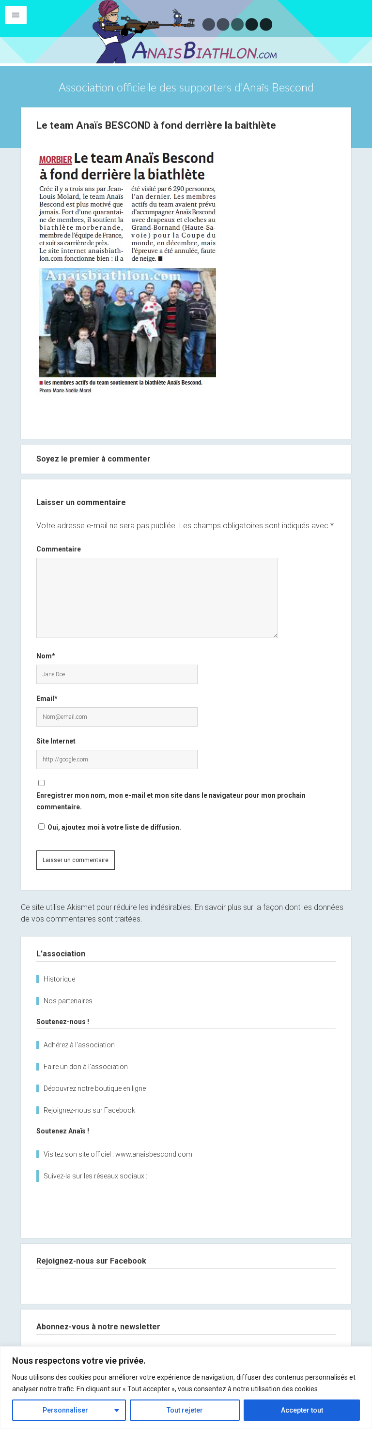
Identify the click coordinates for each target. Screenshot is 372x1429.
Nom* (45, 656)
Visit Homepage (186, 31)
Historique (59, 979)
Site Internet (56, 741)
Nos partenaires (68, 1001)
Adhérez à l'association (79, 1045)
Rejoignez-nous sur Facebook (89, 1110)
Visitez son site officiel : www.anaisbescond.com (118, 1154)
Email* (47, 698)
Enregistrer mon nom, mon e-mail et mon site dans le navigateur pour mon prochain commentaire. (171, 801)
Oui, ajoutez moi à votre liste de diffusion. (113, 827)
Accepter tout (302, 1410)
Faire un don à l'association (86, 1067)
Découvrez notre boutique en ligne (95, 1088)
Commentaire (58, 549)
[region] (186, 1387)
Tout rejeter (185, 1410)
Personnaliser (65, 1410)
